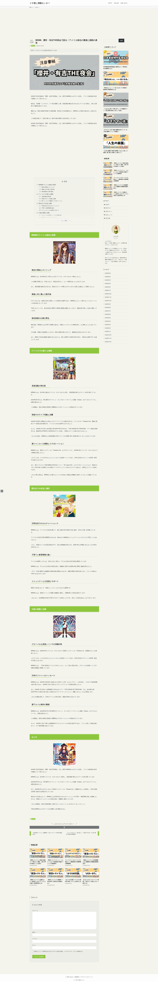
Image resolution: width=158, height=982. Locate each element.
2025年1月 (108, 331)
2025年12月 (108, 294)
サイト (34, 945)
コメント (35, 910)
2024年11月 (108, 338)
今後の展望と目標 (44, 213)
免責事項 (77, 977)
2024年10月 (108, 341)
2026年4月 (108, 280)
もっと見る (64, 220)
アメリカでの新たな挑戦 (46, 194)
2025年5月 (108, 318)
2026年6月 (108, 273)
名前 (34, 932)
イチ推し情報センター (40, 3)
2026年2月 (108, 287)
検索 (121, 40)
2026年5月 (108, 276)
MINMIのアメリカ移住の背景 (47, 185)
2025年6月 (108, 314)
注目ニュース (108, 215)
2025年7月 (108, 311)
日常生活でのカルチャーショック (50, 206)
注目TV (33, 45)
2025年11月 (108, 297)
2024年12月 (108, 335)
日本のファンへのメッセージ (49, 217)
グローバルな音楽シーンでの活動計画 (51, 215)
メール (34, 938)
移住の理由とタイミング (48, 187)
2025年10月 (108, 300)
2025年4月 (108, 321)
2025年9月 (108, 304)
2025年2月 (108, 328)
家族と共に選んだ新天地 (48, 189)
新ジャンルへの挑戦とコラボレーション (52, 201)
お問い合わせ (70, 977)
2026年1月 (108, 290)
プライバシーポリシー (86, 977)
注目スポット (108, 211)
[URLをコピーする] (64, 827)
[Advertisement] (79, 21)
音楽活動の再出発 (46, 196)
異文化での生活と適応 (45, 203)
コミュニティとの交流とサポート (50, 210)
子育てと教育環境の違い (48, 208)
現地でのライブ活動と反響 (49, 198)
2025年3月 (108, 324)
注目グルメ (108, 208)
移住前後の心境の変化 (47, 191)
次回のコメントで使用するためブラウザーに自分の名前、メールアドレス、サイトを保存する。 (59, 951)
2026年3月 (108, 283)
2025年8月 (108, 307)
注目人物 (107, 218)
